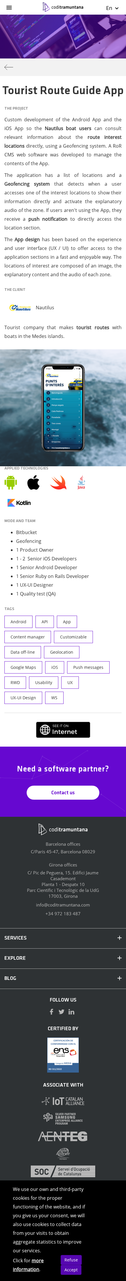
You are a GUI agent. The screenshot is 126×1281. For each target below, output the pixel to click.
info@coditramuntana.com (63, 905)
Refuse (71, 1260)
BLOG (10, 978)
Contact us (63, 792)
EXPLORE (15, 958)
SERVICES (15, 938)
